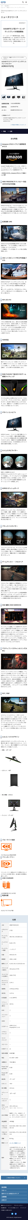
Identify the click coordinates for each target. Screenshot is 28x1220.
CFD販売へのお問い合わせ (6, 1210)
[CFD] (3, 2)
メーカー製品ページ (15, 1143)
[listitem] (14, 174)
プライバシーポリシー (18, 1205)
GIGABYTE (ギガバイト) (16, 110)
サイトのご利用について (13, 1207)
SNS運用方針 (3, 1207)
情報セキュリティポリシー (6, 1205)
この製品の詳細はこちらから (17, 124)
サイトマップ (23, 1207)
